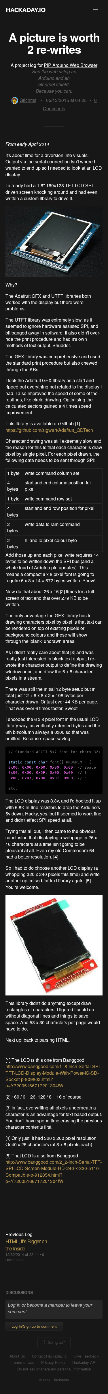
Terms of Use (23, 1362)
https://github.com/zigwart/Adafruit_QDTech (49, 430)
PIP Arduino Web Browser (70, 65)
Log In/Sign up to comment (34, 1326)
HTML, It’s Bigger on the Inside (26, 1244)
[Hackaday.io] (26, 10)
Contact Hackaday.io (49, 1356)
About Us (17, 1356)
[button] (95, 10)
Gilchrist (28, 100)
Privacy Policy (53, 1362)
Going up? (56, 1342)
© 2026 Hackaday (54, 1380)
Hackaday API (84, 1362)
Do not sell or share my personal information (54, 1369)
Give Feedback (86, 1356)
